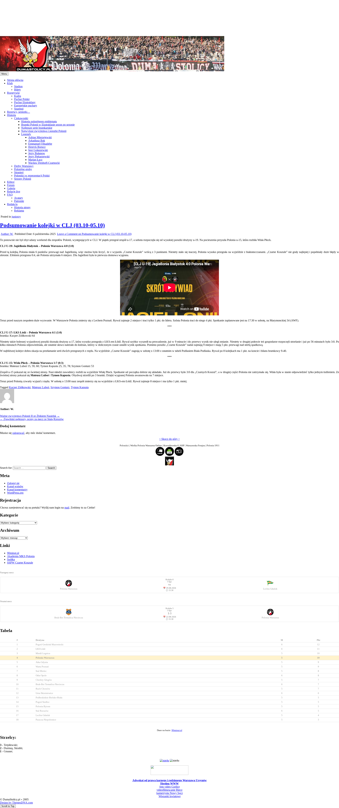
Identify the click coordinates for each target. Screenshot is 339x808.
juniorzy (16, 216)
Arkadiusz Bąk (36, 140)
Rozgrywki (13, 92)
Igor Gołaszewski (38, 150)
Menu (4, 74)
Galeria (11, 188)
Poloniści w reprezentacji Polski (32, 175)
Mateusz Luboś (40, 387)
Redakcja (12, 204)
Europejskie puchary (25, 105)
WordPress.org (15, 492)
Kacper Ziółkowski (20, 387)
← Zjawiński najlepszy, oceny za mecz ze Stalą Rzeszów (32, 419)
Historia (11, 115)
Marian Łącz (35, 159)
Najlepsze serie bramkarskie (36, 127)
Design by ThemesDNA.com (16, 802)
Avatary (18, 197)
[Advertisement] (106, 17)
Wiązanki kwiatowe (170, 796)
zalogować (18, 432)
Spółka (11, 559)
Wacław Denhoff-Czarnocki (44, 162)
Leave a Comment (94, 233)
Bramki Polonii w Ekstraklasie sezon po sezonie (48, 124)
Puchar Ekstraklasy (24, 102)
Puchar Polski (21, 99)
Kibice (10, 181)
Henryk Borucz (37, 146)
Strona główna (15, 80)
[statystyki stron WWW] (164, 760)
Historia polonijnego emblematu (39, 121)
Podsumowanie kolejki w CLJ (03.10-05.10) (52, 225)
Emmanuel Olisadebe (40, 143)
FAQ (10, 194)
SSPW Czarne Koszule (20, 562)
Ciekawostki (21, 118)
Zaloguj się (13, 483)
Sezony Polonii (22, 178)
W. (7, 233)
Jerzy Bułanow (36, 153)
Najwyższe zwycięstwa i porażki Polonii (43, 130)
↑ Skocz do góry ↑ (169, 438)
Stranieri (18, 172)
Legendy (26, 134)
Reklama (19, 210)
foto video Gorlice (169, 786)
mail (66, 507)
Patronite (19, 201)
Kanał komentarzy (17, 489)
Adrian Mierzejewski (40, 137)
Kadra (17, 95)
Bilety (17, 89)
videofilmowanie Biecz (169, 789)
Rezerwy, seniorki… (18, 111)
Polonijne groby (23, 169)
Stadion (18, 86)
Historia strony (22, 207)
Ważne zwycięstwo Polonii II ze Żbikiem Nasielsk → (30, 415)
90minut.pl (13, 553)
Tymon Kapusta (80, 387)
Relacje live (13, 191)
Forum (10, 185)
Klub (10, 83)
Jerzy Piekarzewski (39, 156)
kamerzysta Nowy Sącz (169, 793)
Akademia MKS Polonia (21, 556)
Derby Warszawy (24, 166)
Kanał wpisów (15, 486)
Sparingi (18, 108)
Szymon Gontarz (59, 387)
